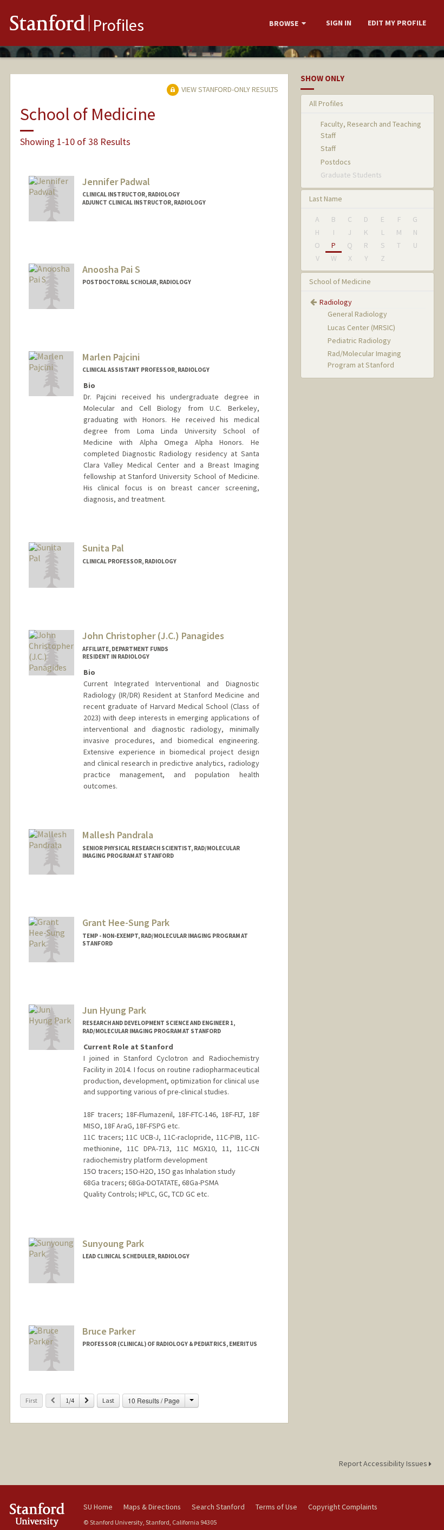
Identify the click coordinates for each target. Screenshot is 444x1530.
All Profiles (326, 103)
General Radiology (357, 314)
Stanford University (40, 1514)
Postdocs (336, 162)
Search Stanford (218, 1507)
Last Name (325, 198)
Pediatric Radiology (359, 340)
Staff (328, 148)
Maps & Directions (152, 1507)
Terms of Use (276, 1507)
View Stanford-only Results (229, 89)
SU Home (98, 1507)
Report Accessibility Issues (384, 1463)
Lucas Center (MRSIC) (361, 327)
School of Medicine (340, 281)
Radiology (335, 302)
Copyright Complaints (342, 1507)
